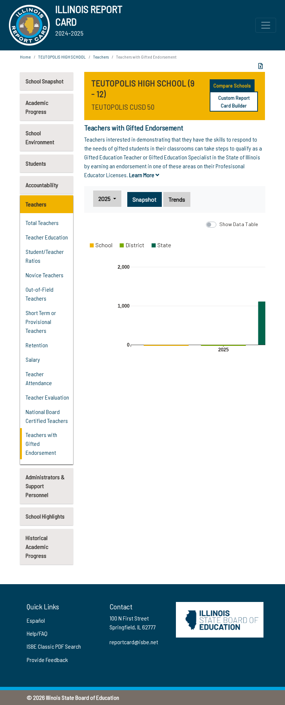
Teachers (36, 204)
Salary (33, 359)
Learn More (142, 174)
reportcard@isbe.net (133, 641)
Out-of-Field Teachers (39, 294)
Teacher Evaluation (47, 397)
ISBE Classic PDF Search (54, 646)
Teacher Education (47, 237)
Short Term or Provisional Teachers (41, 321)
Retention (37, 344)
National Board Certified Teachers (47, 416)
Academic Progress (37, 107)
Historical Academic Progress (37, 546)
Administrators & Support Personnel (45, 485)
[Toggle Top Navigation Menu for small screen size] (265, 25)
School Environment (40, 137)
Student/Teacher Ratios (45, 256)
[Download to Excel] (260, 66)
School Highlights (45, 516)
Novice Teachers (44, 274)
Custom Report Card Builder (234, 102)
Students (36, 163)
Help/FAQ (37, 633)
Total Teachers (42, 222)
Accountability (42, 184)
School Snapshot (44, 81)
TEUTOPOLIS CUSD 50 (122, 106)
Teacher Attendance (39, 378)
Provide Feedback (47, 659)
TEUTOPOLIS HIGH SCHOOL (62, 56)
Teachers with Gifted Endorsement (41, 443)
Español (36, 620)
